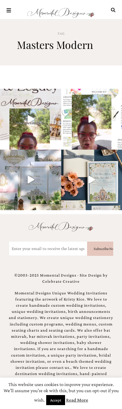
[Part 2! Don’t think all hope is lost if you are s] (30, 119)
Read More (77, 400)
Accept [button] (55, 400)
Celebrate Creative (61, 281)
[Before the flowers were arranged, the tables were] (30, 180)
